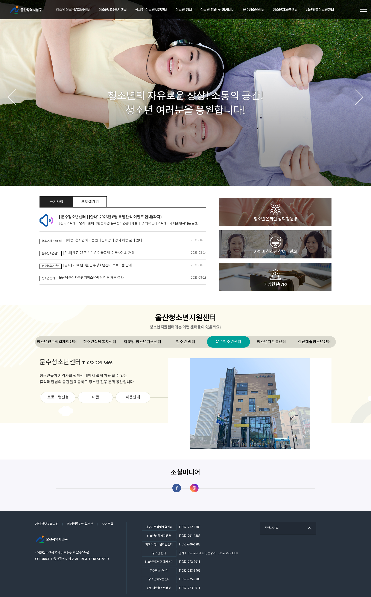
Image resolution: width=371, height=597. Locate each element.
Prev (12, 97)
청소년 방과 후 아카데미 (217, 9)
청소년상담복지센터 (113, 9)
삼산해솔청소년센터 (320, 9)
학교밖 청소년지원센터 (151, 9)
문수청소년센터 (254, 9)
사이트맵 (107, 524)
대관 (95, 397)
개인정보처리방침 (46, 524)
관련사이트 (271, 528)
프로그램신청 (57, 397)
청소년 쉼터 (183, 9)
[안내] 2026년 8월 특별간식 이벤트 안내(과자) (110, 217)
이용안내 (133, 397)
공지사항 (56, 202)
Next (359, 97)
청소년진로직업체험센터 (73, 9)
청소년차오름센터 (285, 9)
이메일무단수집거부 (80, 524)
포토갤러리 (90, 202)
